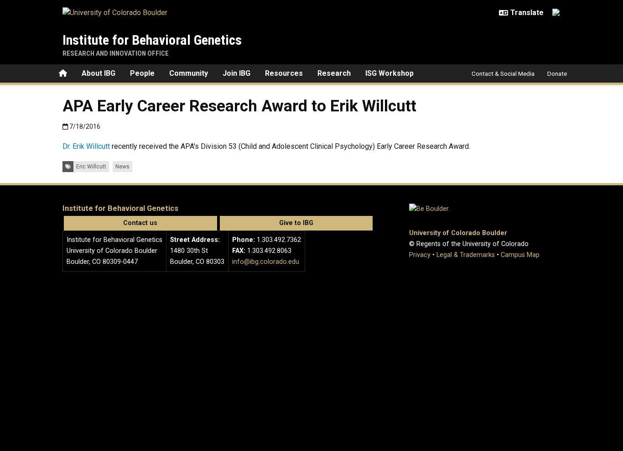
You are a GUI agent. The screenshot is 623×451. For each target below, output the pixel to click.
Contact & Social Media (503, 73)
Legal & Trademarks (465, 255)
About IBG (98, 73)
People (142, 73)
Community (188, 73)
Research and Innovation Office (115, 53)
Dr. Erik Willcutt (86, 146)
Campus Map (520, 255)
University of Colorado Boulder (458, 233)
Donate (557, 73)
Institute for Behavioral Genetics (152, 40)
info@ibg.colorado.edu (265, 262)
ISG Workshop (389, 73)
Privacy (420, 255)
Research (334, 73)
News (122, 166)
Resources (284, 73)
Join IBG (236, 73)
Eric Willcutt (91, 166)
